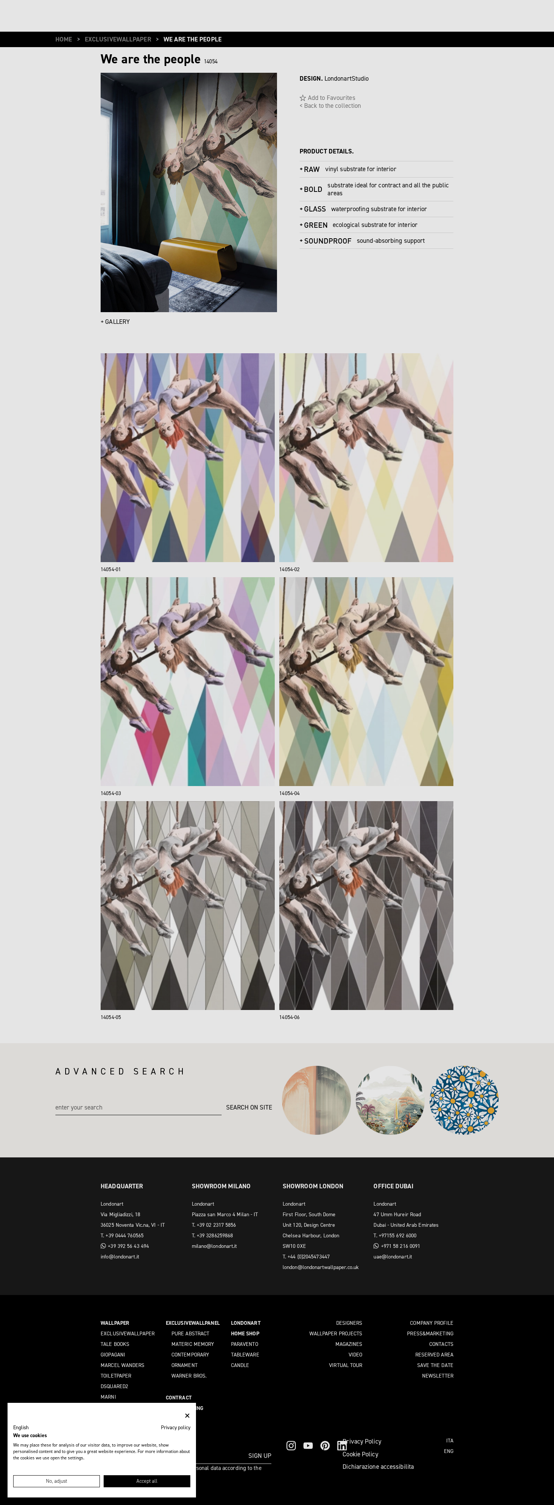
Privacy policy (175, 1427)
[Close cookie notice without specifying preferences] (187, 1416)
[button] (21, 1427)
